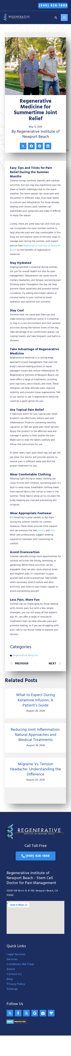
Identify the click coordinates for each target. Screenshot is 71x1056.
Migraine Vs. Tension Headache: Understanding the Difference (35, 769)
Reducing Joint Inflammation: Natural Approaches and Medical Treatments (35, 735)
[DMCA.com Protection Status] (17, 1022)
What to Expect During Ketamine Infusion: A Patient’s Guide (35, 700)
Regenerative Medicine (25, 655)
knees (41, 531)
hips (52, 531)
